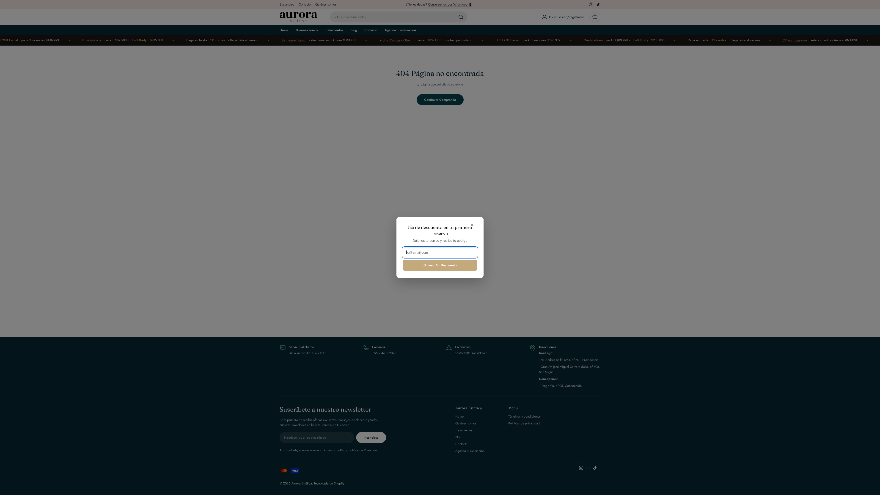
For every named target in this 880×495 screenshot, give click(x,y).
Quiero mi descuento (440, 265)
